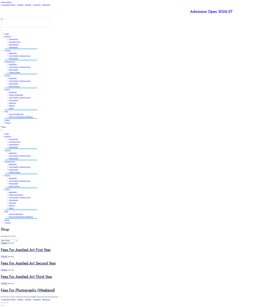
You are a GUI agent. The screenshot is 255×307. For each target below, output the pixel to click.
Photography (13, 58)
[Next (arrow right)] (3, 305)
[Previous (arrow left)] (1, 305)
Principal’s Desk (14, 42)
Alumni (7, 120)
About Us (8, 36)
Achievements (14, 44)
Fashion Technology (16, 95)
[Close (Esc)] (7, 302)
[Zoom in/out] (1, 302)
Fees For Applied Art (16, 114)
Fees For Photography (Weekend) (21, 117)
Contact (8, 123)
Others (11, 108)
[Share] (5, 302)
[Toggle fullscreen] (3, 302)
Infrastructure (10, 62)
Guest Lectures (14, 86)
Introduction (13, 39)
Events (7, 89)
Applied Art (13, 53)
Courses (8, 50)
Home (7, 34)
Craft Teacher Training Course (20, 56)
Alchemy (12, 105)
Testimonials (13, 47)
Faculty (7, 75)
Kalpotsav (12, 103)
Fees (6, 111)
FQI (59, 297)
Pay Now (4, 243)
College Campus (14, 72)
